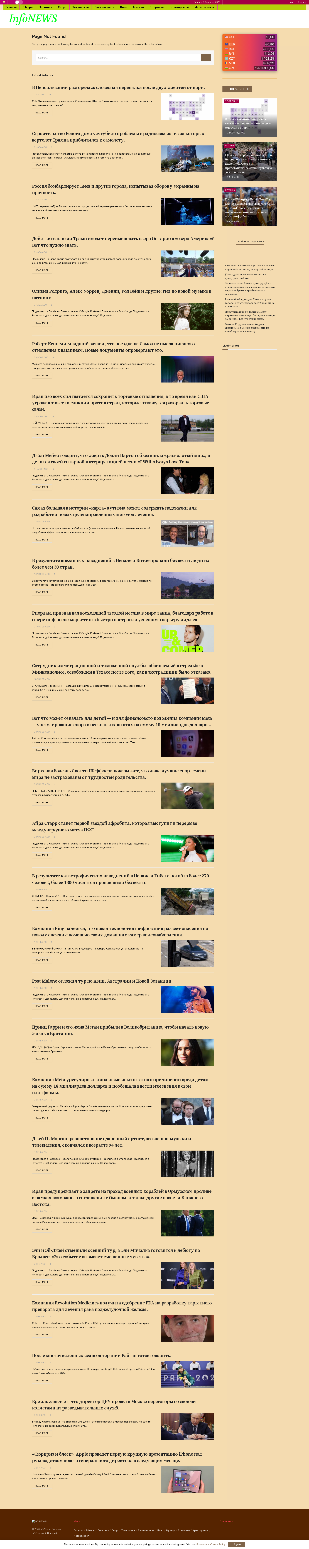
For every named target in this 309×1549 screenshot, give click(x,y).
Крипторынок (179, 7)
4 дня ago (233, 221)
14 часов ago (42, 626)
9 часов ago (41, 469)
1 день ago (40, 889)
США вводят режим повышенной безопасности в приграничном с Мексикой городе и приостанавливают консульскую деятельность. (248, 163)
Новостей (52, 1533)
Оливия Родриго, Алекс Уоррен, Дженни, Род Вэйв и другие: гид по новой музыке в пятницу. (247, 328)
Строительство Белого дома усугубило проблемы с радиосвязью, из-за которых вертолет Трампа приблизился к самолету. (250, 289)
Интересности (205, 7)
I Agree (237, 1544)
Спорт (62, 7)
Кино (123, 7)
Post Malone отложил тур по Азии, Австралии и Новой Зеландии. (102, 981)
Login (290, 2)
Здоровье (157, 7)
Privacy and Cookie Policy (211, 1544)
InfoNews (45, 1529)
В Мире (28, 7)
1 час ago (39, 94)
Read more (42, 112)
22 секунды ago (236, 132)
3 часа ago (40, 305)
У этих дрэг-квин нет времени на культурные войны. (245, 276)
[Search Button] (206, 57)
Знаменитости (104, 7)
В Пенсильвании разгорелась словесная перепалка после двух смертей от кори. (118, 88)
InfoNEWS (33, 18)
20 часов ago (42, 732)
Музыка (138, 7)
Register (302, 2)
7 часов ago (41, 357)
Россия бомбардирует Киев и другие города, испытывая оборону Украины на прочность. (249, 303)
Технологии (80, 7)
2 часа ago (40, 147)
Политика (45, 7)
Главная (11, 7)
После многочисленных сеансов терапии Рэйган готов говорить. (101, 1356)
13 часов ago (42, 521)
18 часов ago (42, 679)
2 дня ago (40, 1264)
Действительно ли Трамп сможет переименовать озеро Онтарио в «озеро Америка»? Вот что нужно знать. (250, 315)
